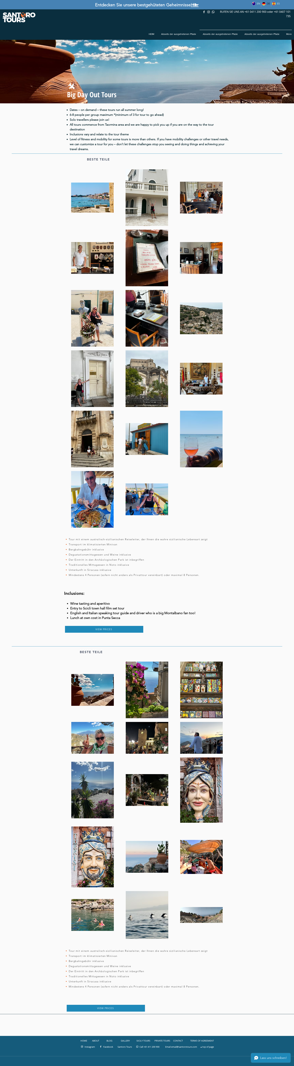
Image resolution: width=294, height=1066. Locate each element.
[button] (104, 629)
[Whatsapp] (213, 12)
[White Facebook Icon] (100, 1046)
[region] (195, 5)
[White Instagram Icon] (208, 12)
